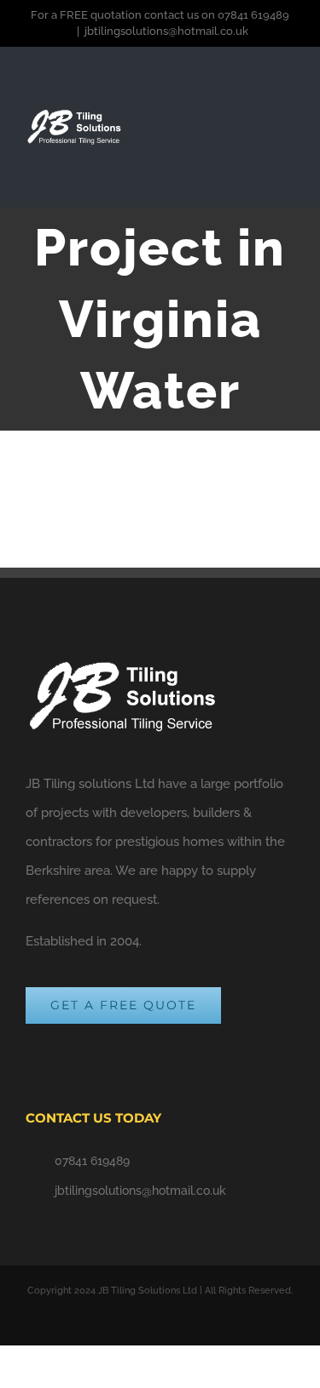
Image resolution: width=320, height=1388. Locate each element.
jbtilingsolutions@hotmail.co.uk (166, 31)
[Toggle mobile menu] (287, 138)
